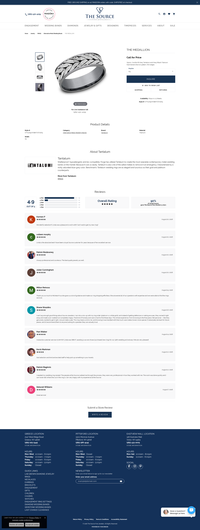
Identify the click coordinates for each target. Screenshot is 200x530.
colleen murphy (43, 234)
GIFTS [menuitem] (27, 490)
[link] (33, 14)
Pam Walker (41, 332)
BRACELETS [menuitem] (30, 485)
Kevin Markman (43, 349)
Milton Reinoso (43, 287)
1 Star (42, 207)
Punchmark (104, 526)
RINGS (39, 33)
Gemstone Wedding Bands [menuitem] (38, 507)
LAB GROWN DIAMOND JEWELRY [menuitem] (39, 474)
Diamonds (72, 26)
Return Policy (77, 519)
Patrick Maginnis (43, 367)
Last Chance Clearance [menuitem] (37, 510)
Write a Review (100, 415)
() (79, 198)
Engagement (32, 26)
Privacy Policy (89, 519)
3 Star (42, 202)
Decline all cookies (16, 524)
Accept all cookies (32, 524)
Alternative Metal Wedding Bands (53, 33)
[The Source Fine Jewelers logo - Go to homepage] (100, 14)
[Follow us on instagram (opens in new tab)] (134, 466)
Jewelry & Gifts (93, 26)
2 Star (42, 205)
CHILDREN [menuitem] (29, 493)
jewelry (33, 33)
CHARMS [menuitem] (29, 496)
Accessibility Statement (119, 519)
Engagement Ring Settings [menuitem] (38, 502)
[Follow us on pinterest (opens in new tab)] (140, 466)
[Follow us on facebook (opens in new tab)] (129, 466)
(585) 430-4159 (79, 112)
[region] (80, 72)
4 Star (42, 200)
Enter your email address (86, 477)
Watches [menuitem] (29, 499)
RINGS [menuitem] (27, 477)
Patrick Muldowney (45, 252)
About (160, 26)
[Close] (197, 2)
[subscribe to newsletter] (121, 481)
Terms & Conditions (102, 519)
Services (147, 26)
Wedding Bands (53, 26)
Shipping (138, 90)
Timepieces (130, 26)
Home (26, 33)
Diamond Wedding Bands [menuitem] (37, 504)
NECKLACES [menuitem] (30, 479)
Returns (163, 90)
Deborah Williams (44, 387)
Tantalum (104, 133)
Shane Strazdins (43, 307)
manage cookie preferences (22, 520)
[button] (159, 14)
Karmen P (40, 217)
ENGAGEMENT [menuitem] (31, 488)
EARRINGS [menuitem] (29, 482)
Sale (172, 26)
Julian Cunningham (45, 270)
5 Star (42, 198)
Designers (113, 26)
